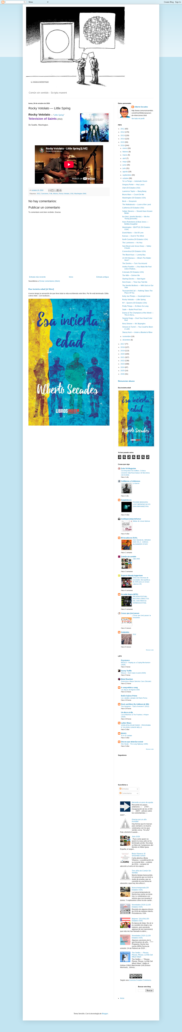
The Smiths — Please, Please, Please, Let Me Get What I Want (142, 955)
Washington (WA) (80, 193)
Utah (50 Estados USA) (131, 188)
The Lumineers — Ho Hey (132, 243)
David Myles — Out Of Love (132, 233)
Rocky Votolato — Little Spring (134, 300)
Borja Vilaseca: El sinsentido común (138, 855)
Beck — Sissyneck (129, 201)
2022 (123, 361)
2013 (123, 135)
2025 (123, 371)
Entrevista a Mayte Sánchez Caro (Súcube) (136, 681)
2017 (123, 344)
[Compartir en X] (55, 190)
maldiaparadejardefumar (131, 519)
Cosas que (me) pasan (130, 613)
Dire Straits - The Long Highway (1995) (134, 744)
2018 (123, 347)
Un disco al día (127, 712)
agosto (125, 172)
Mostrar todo (150, 650)
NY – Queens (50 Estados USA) (134, 303)
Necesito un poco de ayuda (142, 802)
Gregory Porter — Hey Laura (133, 185)
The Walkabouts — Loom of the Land (136, 205)
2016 (123, 145)
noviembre (127, 336)
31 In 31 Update (126, 735)
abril (124, 158)
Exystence (125, 660)
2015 (123, 142)
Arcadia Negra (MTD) (129, 594)
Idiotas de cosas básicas (141, 521)
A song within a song (129, 688)
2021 (123, 357)
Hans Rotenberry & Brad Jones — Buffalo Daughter (135, 223)
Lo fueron (136, 483)
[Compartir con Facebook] (57, 190)
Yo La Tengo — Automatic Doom (134, 181)
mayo (125, 162)
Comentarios (126, 793)
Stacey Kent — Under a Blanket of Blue (137, 332)
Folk (50, 193)
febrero (126, 152)
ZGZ (134, 634)
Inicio (71, 277)
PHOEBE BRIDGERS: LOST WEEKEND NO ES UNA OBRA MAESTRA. (141, 504)
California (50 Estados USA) (133, 208)
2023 (123, 364)
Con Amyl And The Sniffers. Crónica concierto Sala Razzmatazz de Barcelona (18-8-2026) (135, 473)
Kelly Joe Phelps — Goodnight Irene (136, 296)
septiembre (127, 175)
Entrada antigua (102, 277)
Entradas (125, 789)
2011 (123, 129)
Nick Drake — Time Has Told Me (134, 282)
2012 (38, 193)
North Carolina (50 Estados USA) (135, 239)
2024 (123, 367)
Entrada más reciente (37, 277)
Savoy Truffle (126, 671)
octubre (126, 178)
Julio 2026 (136, 559)
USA (71, 193)
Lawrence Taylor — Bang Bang (134, 191)
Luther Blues (126, 723)
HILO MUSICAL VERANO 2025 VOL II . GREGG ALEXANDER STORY (142, 542)
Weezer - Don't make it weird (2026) (133, 673)
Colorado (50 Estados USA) (133, 272)
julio (124, 168)
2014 (123, 139)
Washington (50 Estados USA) (134, 198)
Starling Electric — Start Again (133, 279)
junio (125, 165)
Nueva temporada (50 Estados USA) (140, 889)
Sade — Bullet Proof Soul (132, 310)
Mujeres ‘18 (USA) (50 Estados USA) (140, 920)
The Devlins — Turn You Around (134, 263)
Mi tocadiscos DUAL (129, 538)
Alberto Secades (141, 107)
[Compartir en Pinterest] (60, 190)
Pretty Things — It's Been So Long (135, 306)
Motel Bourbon (127, 679)
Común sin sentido (128, 557)
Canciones (44, 193)
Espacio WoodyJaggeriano (132, 576)
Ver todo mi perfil (138, 119)
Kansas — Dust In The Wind (133, 236)
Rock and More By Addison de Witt (135, 704)
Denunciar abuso (126, 381)
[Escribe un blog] (52, 190)
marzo (125, 155)
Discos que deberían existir (132, 742)
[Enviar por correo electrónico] (49, 190)
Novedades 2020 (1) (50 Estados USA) (141, 937)
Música (55, 193)
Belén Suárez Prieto (129, 696)
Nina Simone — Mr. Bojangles (133, 324)
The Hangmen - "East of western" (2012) (135, 706)
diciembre (127, 340)
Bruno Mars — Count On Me (133, 195)
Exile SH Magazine (128, 469)
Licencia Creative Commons (140, 980)
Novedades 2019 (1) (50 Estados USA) (141, 906)
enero (125, 148)
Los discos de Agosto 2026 (130, 690)
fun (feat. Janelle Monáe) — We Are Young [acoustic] (136, 218)
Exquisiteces (126, 500)
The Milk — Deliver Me (131, 275)
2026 (123, 374)
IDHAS (123, 733)
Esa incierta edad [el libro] (41, 289)
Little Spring (59, 115)
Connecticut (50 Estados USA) (134, 251)
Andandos (125, 632)
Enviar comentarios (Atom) (49, 281)
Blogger (105, 1014)
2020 (123, 354)
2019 (123, 351)
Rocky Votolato (64, 193)
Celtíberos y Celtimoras (130, 481)
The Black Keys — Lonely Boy (133, 255)
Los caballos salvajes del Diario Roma (134, 698)
